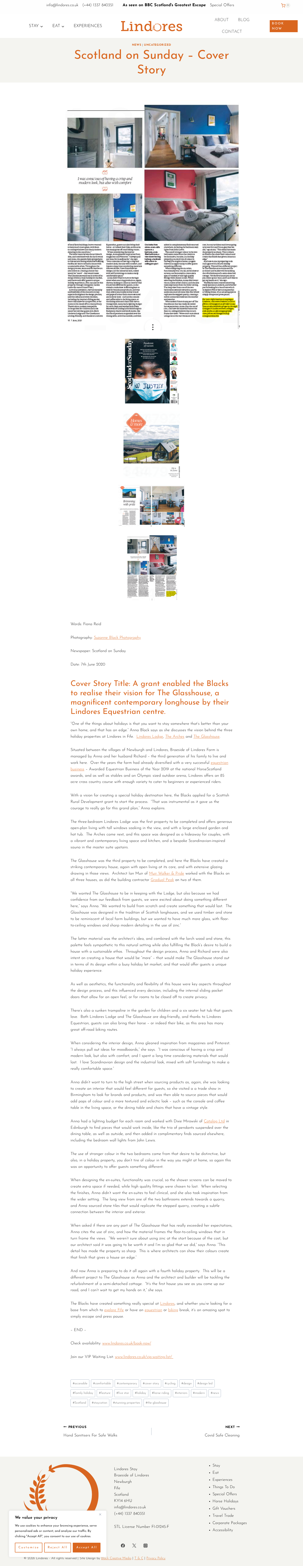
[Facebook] (123, 1546)
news (215, 1393)
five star (122, 1393)
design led (204, 1383)
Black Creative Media (116, 1558)
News (136, 45)
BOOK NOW (278, 26)
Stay (216, 1466)
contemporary (127, 1383)
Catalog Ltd (214, 1121)
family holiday (83, 1393)
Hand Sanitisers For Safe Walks (90, 1432)
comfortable (102, 1383)
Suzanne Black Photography (117, 638)
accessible (80, 1383)
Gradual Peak (162, 880)
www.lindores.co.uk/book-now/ (126, 1343)
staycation (99, 1402)
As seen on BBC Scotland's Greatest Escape (164, 5)
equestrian (153, 1310)
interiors (181, 1393)
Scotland (79, 1402)
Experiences (88, 26)
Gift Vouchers (223, 1509)
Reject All (58, 1547)
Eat (215, 1473)
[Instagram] (146, 1546)
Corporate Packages (229, 1523)
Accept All (86, 1547)
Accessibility (222, 1530)
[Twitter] (134, 1546)
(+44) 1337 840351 (97, 5)
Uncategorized (157, 45)
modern (199, 1393)
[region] (57, 1534)
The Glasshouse (206, 737)
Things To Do (223, 1487)
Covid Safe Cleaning (222, 1432)
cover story (151, 1383)
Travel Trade (223, 1516)
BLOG (244, 20)
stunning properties (126, 1402)
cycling (170, 1383)
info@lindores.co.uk (63, 5)
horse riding (160, 1393)
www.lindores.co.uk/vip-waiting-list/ (144, 1357)
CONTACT (232, 32)
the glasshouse (156, 1402)
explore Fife (114, 1310)
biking (173, 1310)
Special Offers (222, 5)
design (186, 1383)
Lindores (167, 1304)
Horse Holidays (225, 1501)
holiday (140, 1393)
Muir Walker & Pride (166, 874)
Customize (28, 1547)
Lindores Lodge (149, 737)
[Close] (101, 1514)
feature (104, 1393)
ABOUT (221, 20)
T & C (138, 1558)
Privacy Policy (155, 1558)
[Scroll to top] (298, 1100)
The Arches (174, 737)
